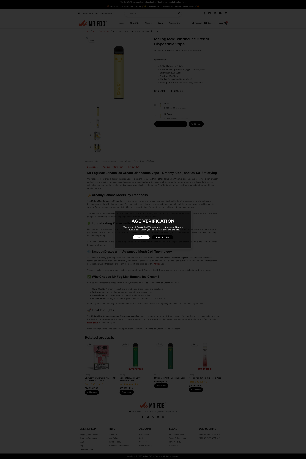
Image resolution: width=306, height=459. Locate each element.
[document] (153, 229)
